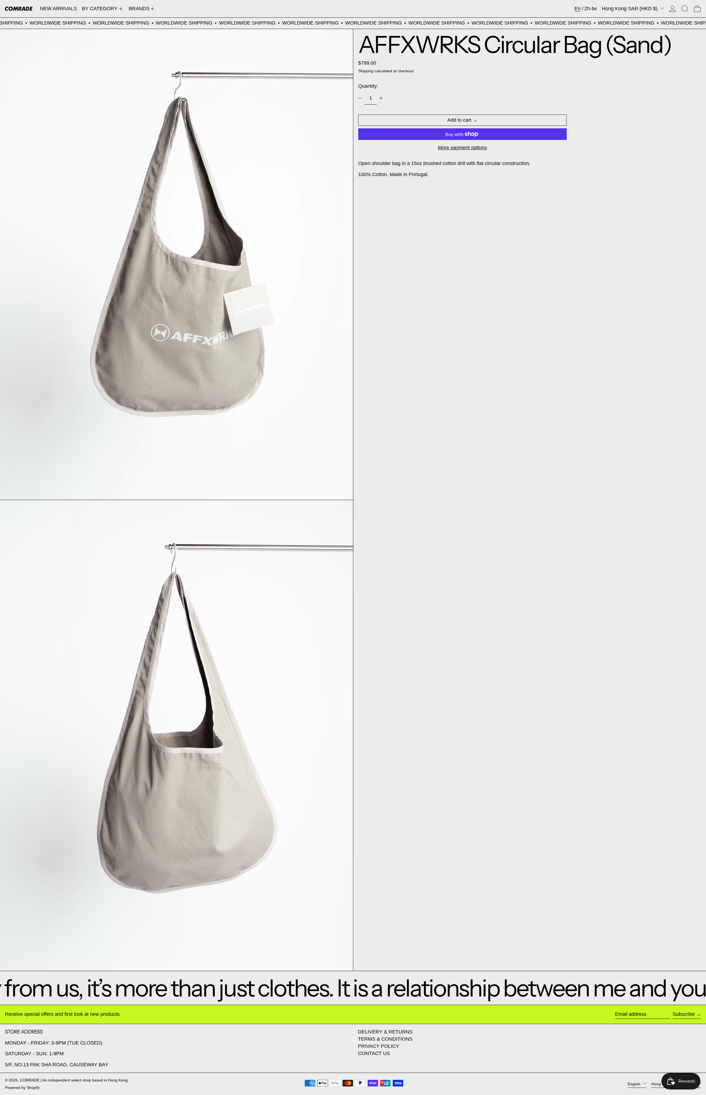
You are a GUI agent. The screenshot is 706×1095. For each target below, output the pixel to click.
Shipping (365, 70)
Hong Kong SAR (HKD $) (630, 8)
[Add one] (381, 98)
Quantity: (368, 86)
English (634, 1083)
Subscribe (684, 1014)
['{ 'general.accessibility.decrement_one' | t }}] (360, 98)
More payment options (462, 147)
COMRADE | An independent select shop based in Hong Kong (74, 1080)
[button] (685, 8)
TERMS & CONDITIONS (385, 1039)
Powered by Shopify (22, 1087)
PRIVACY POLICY (378, 1046)
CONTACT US (374, 1053)
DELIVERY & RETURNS (385, 1032)
